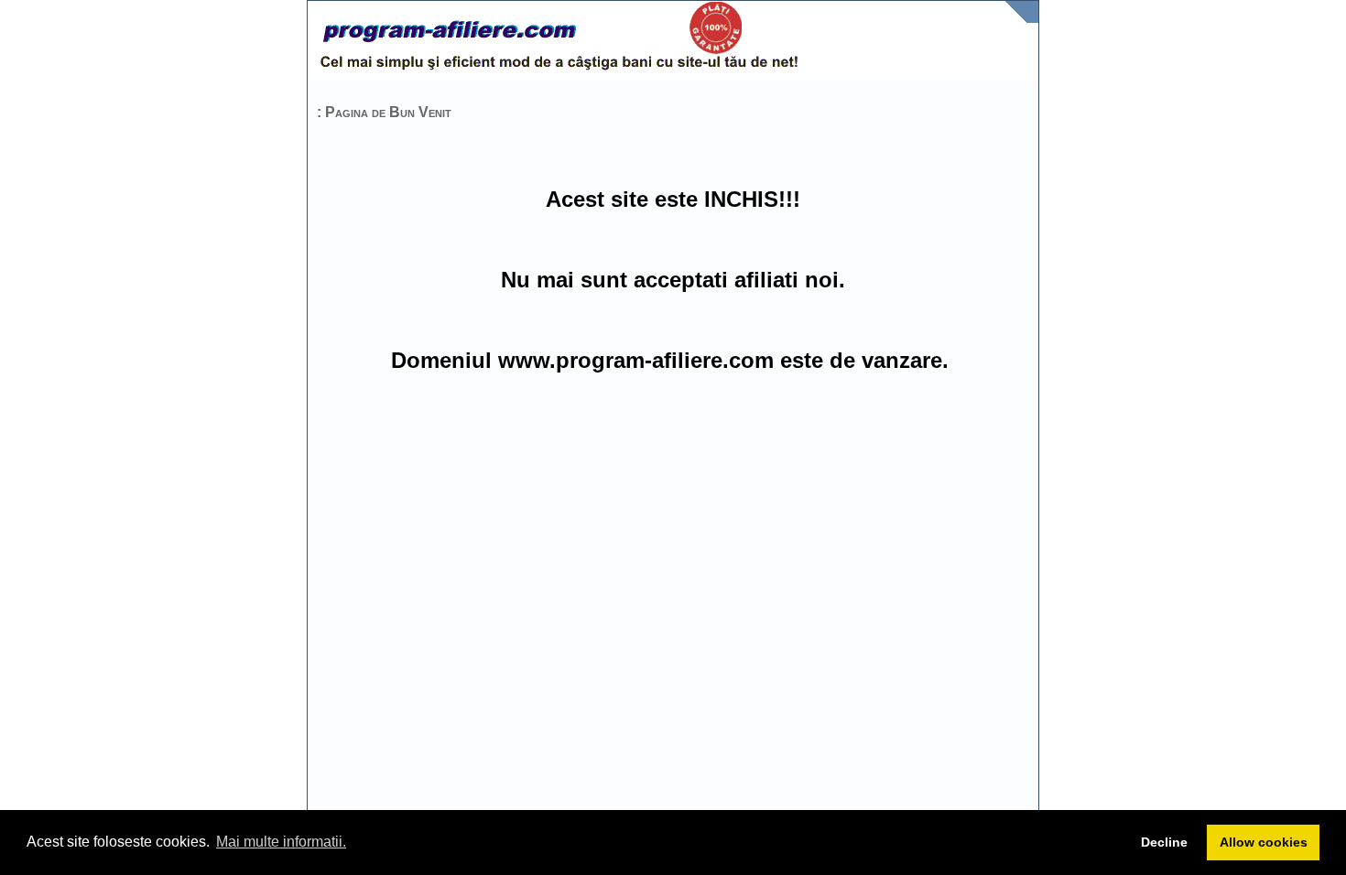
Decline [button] (1164, 842)
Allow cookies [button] (1264, 842)
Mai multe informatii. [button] (281, 841)
